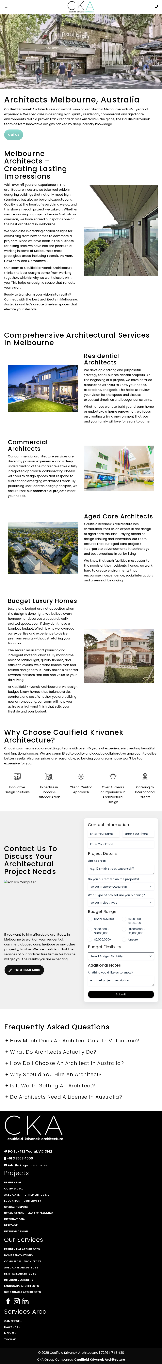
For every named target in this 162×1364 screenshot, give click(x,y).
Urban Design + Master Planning (29, 1213)
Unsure (133, 940)
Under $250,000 (105, 919)
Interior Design (16, 1231)
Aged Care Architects (118, 516)
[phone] (156, 7)
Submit (121, 994)
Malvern (65, 255)
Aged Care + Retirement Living (27, 1195)
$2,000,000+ (102, 940)
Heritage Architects (20, 1274)
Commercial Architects (28, 445)
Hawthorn (12, 261)
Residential (13, 1182)
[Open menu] (7, 7)
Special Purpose (16, 1207)
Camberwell (37, 261)
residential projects (129, 375)
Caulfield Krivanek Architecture (99, 1359)
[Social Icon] (8, 1301)
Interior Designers (18, 1280)
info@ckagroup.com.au (27, 1165)
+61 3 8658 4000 (27, 970)
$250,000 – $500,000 (135, 921)
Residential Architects (102, 359)
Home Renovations (18, 1255)
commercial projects (49, 491)
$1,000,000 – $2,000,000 (136, 931)
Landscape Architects (21, 1286)
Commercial (13, 1188)
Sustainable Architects (22, 1292)
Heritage (11, 1225)
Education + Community (22, 1201)
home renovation (122, 411)
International (15, 1219)
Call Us (13, 134)
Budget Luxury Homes (42, 601)
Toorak (52, 255)
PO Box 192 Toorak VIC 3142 (30, 1151)
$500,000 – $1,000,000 (101, 931)
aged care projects (125, 544)
